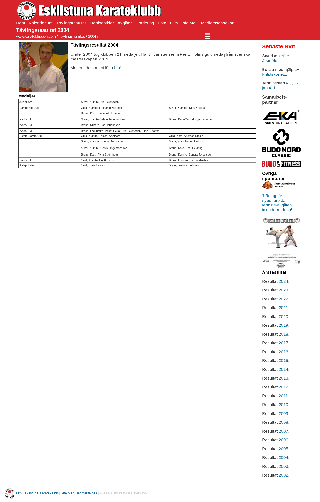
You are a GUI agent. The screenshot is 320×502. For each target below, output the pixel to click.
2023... (285, 290)
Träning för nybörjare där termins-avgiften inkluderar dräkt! (277, 202)
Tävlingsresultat (71, 23)
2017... (285, 343)
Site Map (67, 493)
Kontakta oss (87, 493)
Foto (162, 23)
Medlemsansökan (217, 23)
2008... (285, 422)
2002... (285, 475)
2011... (285, 395)
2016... (285, 352)
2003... (285, 466)
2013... (285, 378)
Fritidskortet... (274, 74)
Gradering (144, 23)
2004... (285, 457)
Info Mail (189, 23)
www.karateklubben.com (36, 36)
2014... (285, 369)
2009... (285, 413)
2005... (285, 449)
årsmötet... (272, 60)
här (117, 67)
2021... (285, 307)
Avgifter (125, 23)
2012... (285, 387)
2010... (285, 404)
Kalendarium (40, 23)
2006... (285, 440)
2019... (285, 325)
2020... (285, 316)
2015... (285, 360)
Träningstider (101, 23)
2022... (285, 299)
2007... (285, 431)
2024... (285, 281)
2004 (92, 36)
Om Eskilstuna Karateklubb (37, 493)
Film (174, 23)
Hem (20, 23)
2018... (285, 334)
